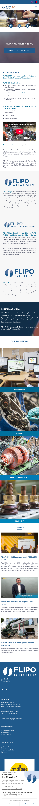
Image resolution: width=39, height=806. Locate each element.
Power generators (7, 734)
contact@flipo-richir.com (14, 719)
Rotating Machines (7, 730)
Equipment (4, 752)
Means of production (8, 750)
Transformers (5, 732)
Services (4, 748)
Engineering (5, 746)
